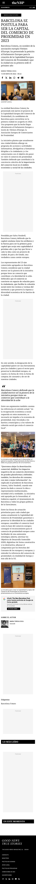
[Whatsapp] (14, 77)
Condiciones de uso (8, 872)
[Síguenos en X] (6, 879)
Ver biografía (12, 623)
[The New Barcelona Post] (12, 842)
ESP (34, 7)
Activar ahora (12, 609)
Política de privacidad (9, 868)
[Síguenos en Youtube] (16, 879)
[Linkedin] (10, 77)
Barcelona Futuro (11, 15)
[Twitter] (6, 77)
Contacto (5, 855)
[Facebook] (2, 77)
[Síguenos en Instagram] (13, 879)
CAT (30, 7)
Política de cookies (8, 861)
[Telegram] (18, 77)
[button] (3, 2)
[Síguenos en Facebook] (3, 879)
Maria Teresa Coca (8, 71)
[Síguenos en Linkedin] (9, 879)
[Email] (22, 77)
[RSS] (19, 879)
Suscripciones (7, 875)
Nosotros (5, 858)
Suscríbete (5, 7)
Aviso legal (6, 865)
